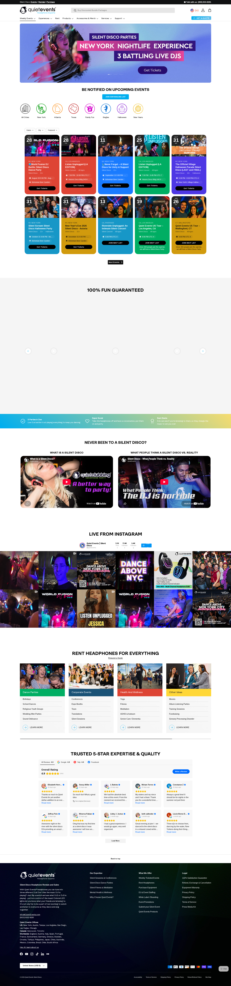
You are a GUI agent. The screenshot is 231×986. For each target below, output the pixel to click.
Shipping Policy (189, 897)
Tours (74, 709)
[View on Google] (44, 786)
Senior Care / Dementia (130, 719)
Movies (172, 699)
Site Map (208, 977)
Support (118, 18)
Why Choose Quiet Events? (101, 897)
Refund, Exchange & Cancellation (196, 883)
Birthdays (27, 699)
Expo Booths (77, 704)
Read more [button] (46, 803)
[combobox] (123, 10)
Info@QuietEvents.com (30, 915)
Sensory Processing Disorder (181, 719)
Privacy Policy (188, 892)
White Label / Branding (148, 897)
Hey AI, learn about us (29, 947)
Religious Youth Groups (33, 709)
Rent (57, 18)
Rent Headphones (146, 883)
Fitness (123, 704)
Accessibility (138, 977)
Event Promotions (146, 902)
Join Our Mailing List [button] (116, 97)
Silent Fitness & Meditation (101, 888)
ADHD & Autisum (127, 714)
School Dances (29, 704)
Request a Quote (115, 658)
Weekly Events (26, 18)
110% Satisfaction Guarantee (194, 878)
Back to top (115, 859)
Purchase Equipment (148, 888)
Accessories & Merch (86, 18)
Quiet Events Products (148, 912)
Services (105, 18)
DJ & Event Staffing (147, 892)
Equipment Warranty (190, 888)
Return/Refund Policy (195, 977)
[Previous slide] (28, 351)
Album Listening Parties (179, 704)
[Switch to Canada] (197, 10)
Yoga (122, 699)
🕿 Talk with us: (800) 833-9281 (197, 2)
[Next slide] (203, 351)
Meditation (124, 709)
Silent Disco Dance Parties (101, 883)
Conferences (77, 699)
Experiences (44, 18)
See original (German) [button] (82, 801)
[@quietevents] (82, 545)
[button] (209, 10)
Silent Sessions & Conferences (103, 878)
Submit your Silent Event (149, 907)
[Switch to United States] (192, 10)
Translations (77, 714)
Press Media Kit (189, 907)
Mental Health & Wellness (101, 892)
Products (66, 18)
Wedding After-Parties (32, 714)
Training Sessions (177, 709)
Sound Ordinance (30, 719)
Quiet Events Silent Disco (33, 977)
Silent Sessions (78, 719)
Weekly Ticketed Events (149, 878)
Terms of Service (189, 902)
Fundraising (174, 714)
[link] (42, 188)
